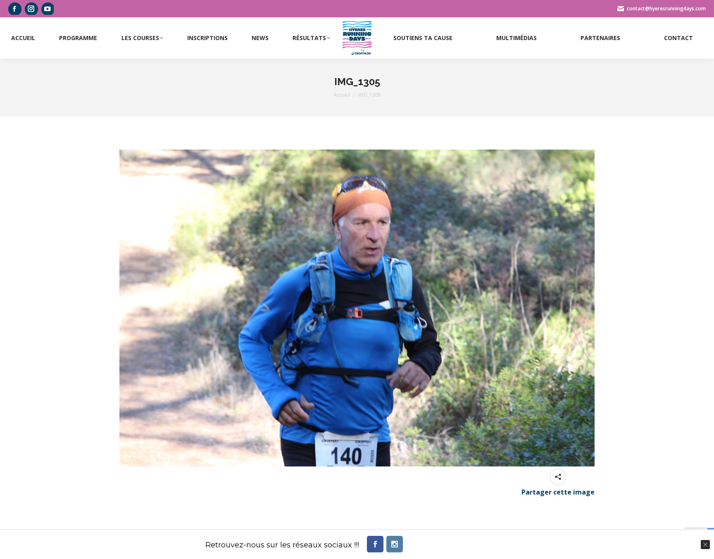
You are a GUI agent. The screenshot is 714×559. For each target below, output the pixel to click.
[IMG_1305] (357, 308)
